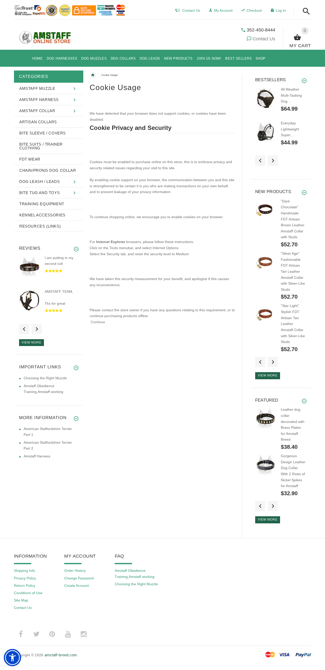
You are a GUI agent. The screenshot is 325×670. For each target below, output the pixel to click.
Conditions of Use (28, 593)
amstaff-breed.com (60, 655)
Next (37, 329)
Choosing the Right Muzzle (45, 378)
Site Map (21, 600)
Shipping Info (24, 571)
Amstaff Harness (37, 456)
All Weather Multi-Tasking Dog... (291, 95)
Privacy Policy (25, 578)
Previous (24, 329)
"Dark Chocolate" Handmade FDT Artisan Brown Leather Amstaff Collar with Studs (292, 219)
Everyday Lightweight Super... (290, 129)
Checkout (254, 10)
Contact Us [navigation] (191, 10)
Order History (75, 571)
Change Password (79, 578)
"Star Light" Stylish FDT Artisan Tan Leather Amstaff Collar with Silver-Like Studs (293, 324)
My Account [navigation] (223, 10)
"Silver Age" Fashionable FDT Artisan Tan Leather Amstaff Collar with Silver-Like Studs (293, 271)
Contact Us (264, 38)
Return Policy (24, 585)
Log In (281, 10)
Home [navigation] (93, 75)
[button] (305, 11)
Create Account (76, 585)
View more (31, 342)
